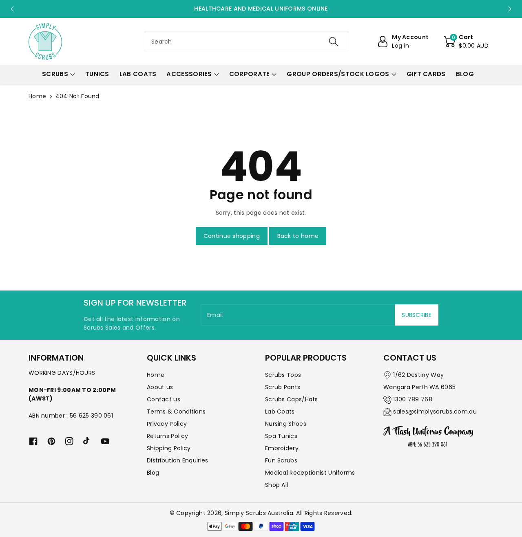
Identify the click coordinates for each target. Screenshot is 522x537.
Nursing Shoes (285, 424)
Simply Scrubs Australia (259, 513)
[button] (466, 42)
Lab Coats (280, 411)
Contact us (163, 399)
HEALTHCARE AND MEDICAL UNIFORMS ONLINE (260, 8)
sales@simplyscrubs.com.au (435, 411)
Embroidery (282, 448)
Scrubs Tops (283, 375)
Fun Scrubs (281, 460)
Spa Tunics (281, 436)
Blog (153, 473)
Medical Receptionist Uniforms (310, 473)
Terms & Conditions (176, 411)
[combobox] (246, 41)
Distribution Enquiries (177, 460)
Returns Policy (167, 436)
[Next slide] (510, 9)
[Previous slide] (12, 9)
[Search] (333, 41)
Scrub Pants (282, 387)
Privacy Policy (167, 424)
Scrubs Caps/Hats (291, 399)
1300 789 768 (412, 399)
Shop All (276, 485)
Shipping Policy (169, 448)
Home (37, 96)
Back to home (298, 236)
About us (160, 387)
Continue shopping (231, 236)
